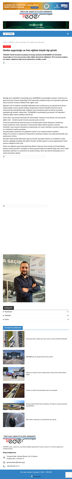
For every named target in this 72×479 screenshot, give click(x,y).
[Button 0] (68, 34)
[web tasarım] (36, 476)
